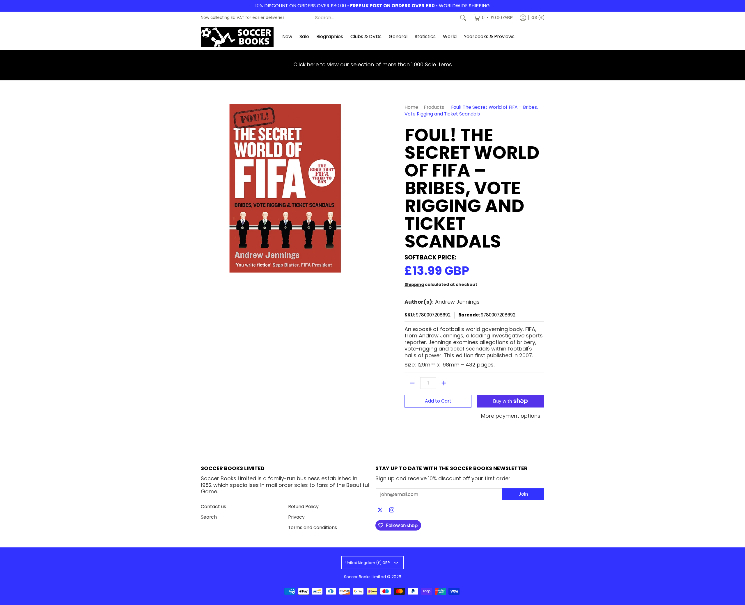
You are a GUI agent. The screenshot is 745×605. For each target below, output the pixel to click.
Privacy (296, 517)
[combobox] (385, 18)
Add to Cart (438, 401)
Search (209, 517)
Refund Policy (303, 506)
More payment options (510, 416)
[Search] (463, 18)
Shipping (414, 284)
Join (523, 494)
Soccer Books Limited (365, 577)
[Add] (444, 383)
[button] (380, 510)
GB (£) (537, 17)
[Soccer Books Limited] (237, 37)
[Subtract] (412, 383)
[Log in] (523, 18)
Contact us (213, 506)
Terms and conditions (312, 527)
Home (411, 107)
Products (434, 107)
